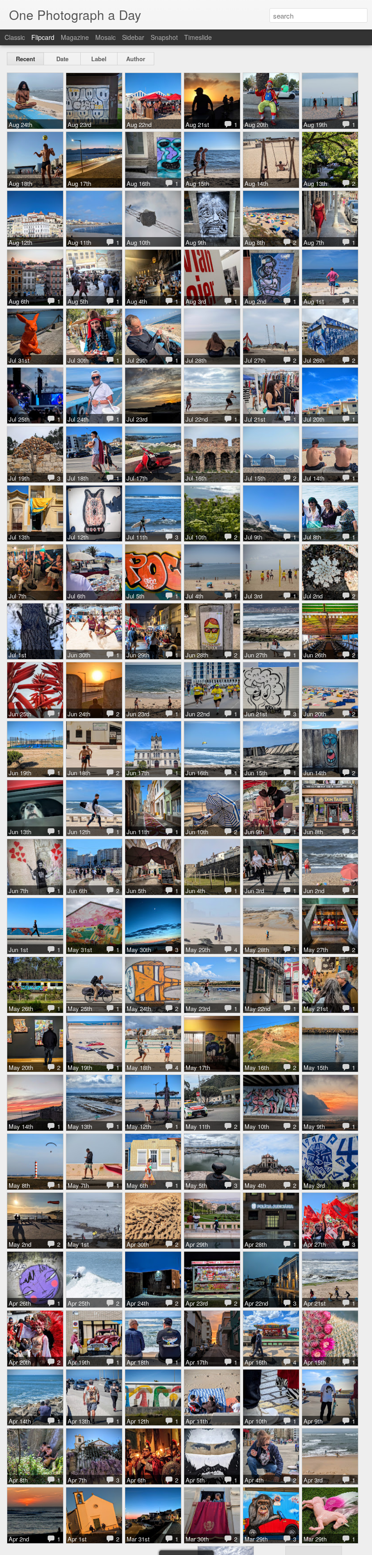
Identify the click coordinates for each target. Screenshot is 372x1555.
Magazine (75, 37)
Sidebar (133, 37)
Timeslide (198, 37)
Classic (15, 37)
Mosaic (105, 37)
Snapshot (164, 37)
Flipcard (42, 37)
